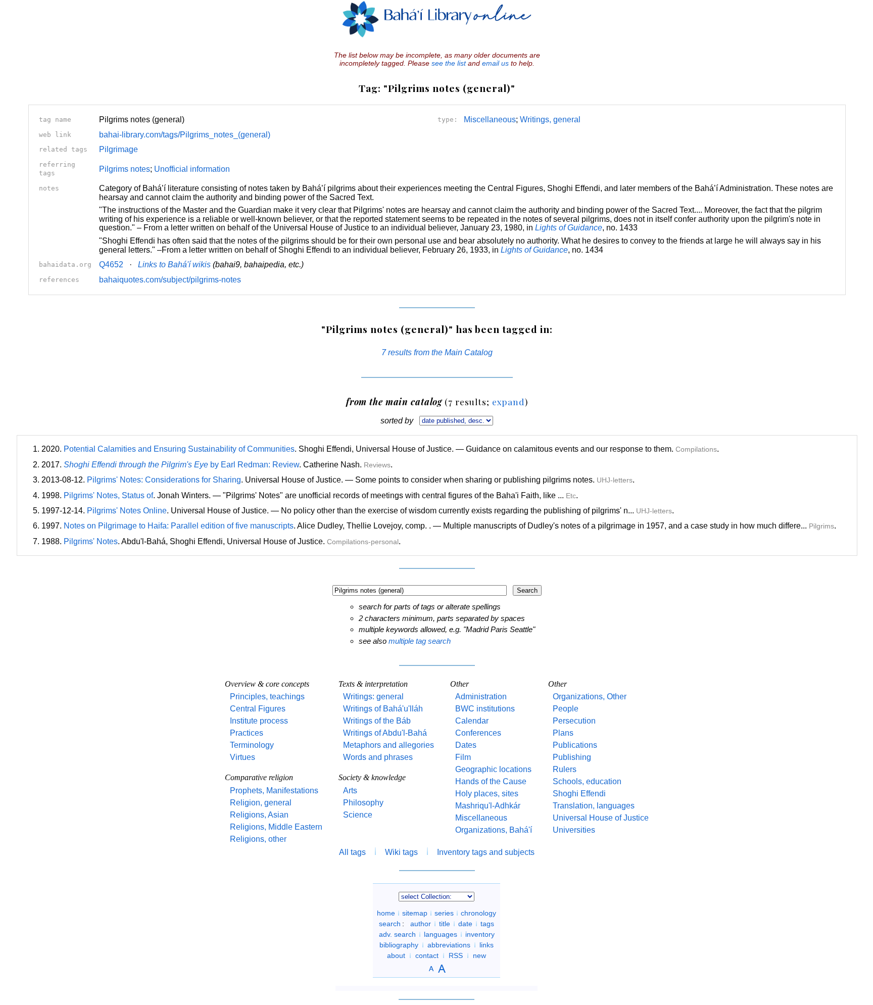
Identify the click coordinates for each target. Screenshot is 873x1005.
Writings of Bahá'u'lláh (383, 708)
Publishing (572, 757)
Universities (574, 830)
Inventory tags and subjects (486, 852)
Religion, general (261, 802)
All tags (352, 852)
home (386, 913)
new (479, 955)
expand (508, 401)
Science (357, 814)
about (396, 955)
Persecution (574, 720)
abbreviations (448, 945)
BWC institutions (485, 708)
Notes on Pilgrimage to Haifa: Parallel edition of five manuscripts (179, 525)
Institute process (259, 720)
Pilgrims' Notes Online (127, 510)
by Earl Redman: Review (181, 464)
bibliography (398, 945)
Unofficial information (192, 169)
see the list (448, 63)
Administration (481, 696)
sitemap (414, 913)
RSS (456, 955)
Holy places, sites (486, 793)
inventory (480, 934)
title (444, 924)
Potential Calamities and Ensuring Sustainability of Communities (179, 449)
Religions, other (258, 839)
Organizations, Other (589, 696)
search (390, 924)
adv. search (397, 934)
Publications (575, 745)
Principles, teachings (267, 696)
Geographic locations (493, 769)
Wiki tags (401, 852)
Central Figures (257, 708)
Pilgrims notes (124, 169)
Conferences (478, 733)
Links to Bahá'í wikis (174, 264)
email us (495, 63)
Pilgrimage (118, 149)
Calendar (472, 720)
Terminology (252, 745)
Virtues (242, 757)
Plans (563, 733)
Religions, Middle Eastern (276, 827)
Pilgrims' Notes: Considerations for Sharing (164, 479)
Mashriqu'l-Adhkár (487, 805)
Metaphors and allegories (388, 745)
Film (463, 757)
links (486, 945)
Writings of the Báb (377, 720)
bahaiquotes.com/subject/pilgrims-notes (170, 279)
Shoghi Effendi (579, 793)
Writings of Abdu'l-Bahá (385, 733)
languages (440, 934)
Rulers (564, 769)
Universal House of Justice (601, 817)
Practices (246, 733)
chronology (478, 913)
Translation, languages (594, 805)
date (465, 924)
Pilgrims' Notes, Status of (108, 495)
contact (427, 955)
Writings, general (550, 119)
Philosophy (363, 802)
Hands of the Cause (490, 781)
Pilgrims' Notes (91, 541)
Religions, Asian (259, 814)
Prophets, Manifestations (274, 790)
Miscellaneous (490, 119)
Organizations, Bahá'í (493, 830)
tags (487, 924)
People (565, 708)
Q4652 (111, 264)
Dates (465, 745)
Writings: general (373, 696)
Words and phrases (378, 757)
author (420, 924)
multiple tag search (420, 641)
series (444, 913)
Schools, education (587, 781)
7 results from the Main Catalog (437, 352)
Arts (350, 790)
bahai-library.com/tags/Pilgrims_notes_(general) (184, 134)
